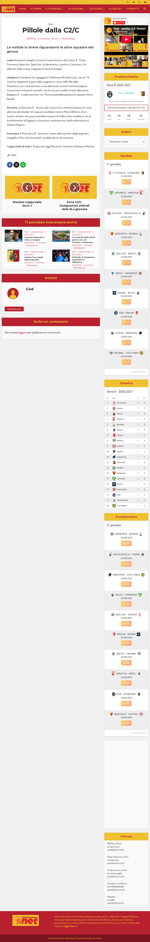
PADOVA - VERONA (126, 634)
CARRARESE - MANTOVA (126, 193)
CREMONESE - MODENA (126, 534)
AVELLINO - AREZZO (126, 253)
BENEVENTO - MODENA (126, 233)
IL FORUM (35, 8)
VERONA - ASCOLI (126, 293)
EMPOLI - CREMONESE (126, 273)
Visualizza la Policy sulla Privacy (61, 938)
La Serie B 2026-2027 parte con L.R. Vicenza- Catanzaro (83, 239)
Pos (107, 398)
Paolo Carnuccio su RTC (118, 857)
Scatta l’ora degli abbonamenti (33, 258)
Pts (144, 398)
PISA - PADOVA (126, 313)
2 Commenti (43, 38)
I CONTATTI (132, 8)
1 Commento (41, 243)
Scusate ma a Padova (117, 883)
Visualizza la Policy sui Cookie (89, 938)
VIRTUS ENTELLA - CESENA (126, 554)
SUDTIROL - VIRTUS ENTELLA (126, 213)
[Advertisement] (126, 784)
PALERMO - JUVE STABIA (126, 353)
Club (114, 398)
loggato (22, 332)
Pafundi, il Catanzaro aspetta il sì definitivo (83, 259)
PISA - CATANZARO (126, 93)
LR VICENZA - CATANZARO (126, 173)
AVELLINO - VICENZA (126, 614)
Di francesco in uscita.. (117, 870)
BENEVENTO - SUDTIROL (126, 714)
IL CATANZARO (53, 8)
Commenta (87, 245)
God (56, 38)
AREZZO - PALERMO (126, 653)
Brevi (50, 24)
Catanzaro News (36, 232)
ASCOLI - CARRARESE (126, 595)
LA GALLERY (115, 8)
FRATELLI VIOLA (114, 843)
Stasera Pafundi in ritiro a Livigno (34, 238)
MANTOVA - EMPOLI (126, 673)
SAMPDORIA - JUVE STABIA (126, 574)
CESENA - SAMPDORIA (126, 333)
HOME (22, 8)
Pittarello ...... (112, 896)
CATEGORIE (96, 8)
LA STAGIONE (75, 8)
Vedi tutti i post (14, 309)
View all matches (139, 372)
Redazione (33, 245)
